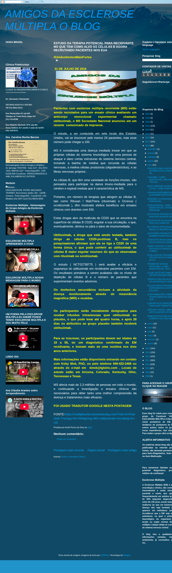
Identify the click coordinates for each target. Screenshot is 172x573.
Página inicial (96, 450)
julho (150, 165)
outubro (151, 153)
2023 (147, 118)
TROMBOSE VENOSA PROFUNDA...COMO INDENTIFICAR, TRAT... (159, 266)
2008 (147, 376)
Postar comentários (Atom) (73, 457)
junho (150, 323)
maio (150, 327)
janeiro (151, 343)
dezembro (152, 149)
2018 (147, 137)
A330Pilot (104, 555)
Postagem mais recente (69, 450)
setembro (152, 157)
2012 (147, 360)
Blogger (126, 555)
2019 (147, 134)
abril (150, 331)
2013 (147, 356)
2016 (147, 146)
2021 (147, 126)
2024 (147, 114)
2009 (147, 372)
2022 (147, 122)
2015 (147, 348)
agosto (151, 161)
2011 (147, 364)
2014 (147, 352)
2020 (147, 130)
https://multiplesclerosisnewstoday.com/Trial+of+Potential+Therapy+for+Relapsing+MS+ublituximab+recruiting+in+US (94, 418)
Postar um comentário (66, 439)
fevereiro (152, 339)
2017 (147, 141)
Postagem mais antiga (122, 450)
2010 (147, 368)
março (151, 335)
